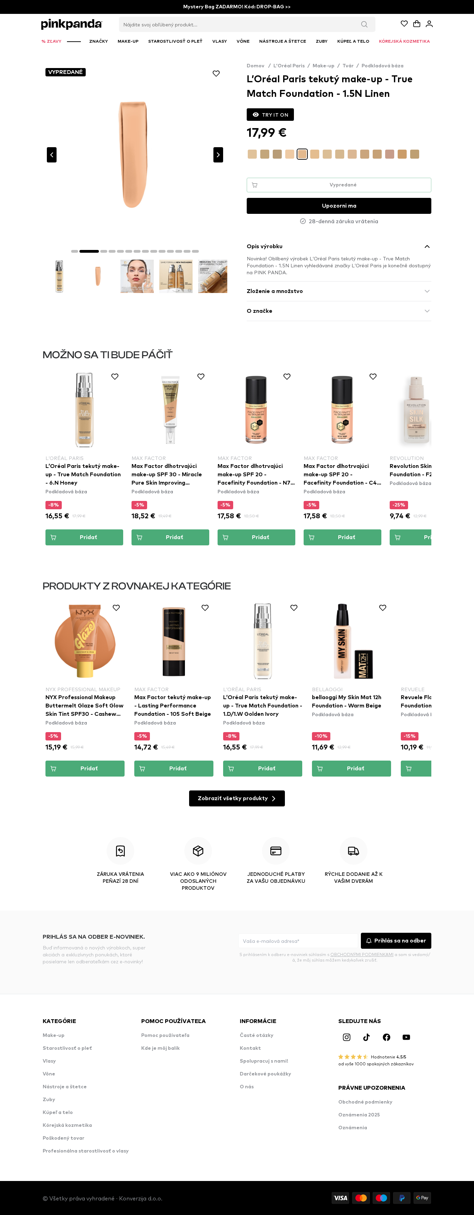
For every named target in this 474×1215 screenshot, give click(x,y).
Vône (49, 1074)
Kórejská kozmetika (67, 1125)
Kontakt (250, 1048)
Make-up (324, 66)
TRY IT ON (275, 114)
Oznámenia (352, 1127)
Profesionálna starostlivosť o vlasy (86, 1151)
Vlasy (49, 1061)
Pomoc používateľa (165, 1035)
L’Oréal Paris (289, 66)
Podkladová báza (383, 66)
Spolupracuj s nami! (264, 1061)
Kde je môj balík (160, 1048)
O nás (247, 1086)
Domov (259, 66)
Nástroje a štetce (65, 1086)
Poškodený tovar (63, 1138)
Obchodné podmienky (365, 1102)
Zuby (49, 1099)
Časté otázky (256, 1035)
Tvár (348, 66)
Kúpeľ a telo (58, 1112)
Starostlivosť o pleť (67, 1048)
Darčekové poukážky (265, 1074)
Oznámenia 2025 (359, 1115)
